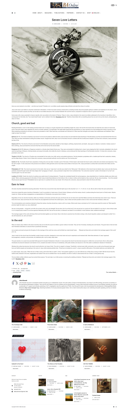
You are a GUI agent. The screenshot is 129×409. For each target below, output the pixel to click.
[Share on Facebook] (13, 263)
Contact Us (80, 13)
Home (35, 13)
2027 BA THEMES (88, 364)
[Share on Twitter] (17, 263)
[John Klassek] (15, 283)
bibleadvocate (52, 391)
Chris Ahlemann (52, 381)
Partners (70, 13)
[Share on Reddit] (21, 263)
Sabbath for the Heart (17, 364)
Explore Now (95, 399)
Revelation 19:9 (20, 259)
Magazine (48, 13)
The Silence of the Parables (54, 364)
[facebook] (13, 13)
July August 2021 (24, 268)
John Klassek (57, 23)
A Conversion (50, 380)
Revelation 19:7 (60, 117)
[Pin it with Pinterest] (25, 263)
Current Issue (96, 395)
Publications (59, 13)
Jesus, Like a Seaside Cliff (53, 389)
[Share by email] (33, 263)
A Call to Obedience (88, 324)
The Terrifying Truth (17, 324)
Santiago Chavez (17, 366)
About (40, 13)
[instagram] (15, 13)
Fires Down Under (52, 324)
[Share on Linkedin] (29, 263)
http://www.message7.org (32, 288)
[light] (113, 5)
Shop (89, 13)
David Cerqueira (53, 366)
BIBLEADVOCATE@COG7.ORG (21, 391)
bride (18, 270)
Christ (22, 270)
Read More (15, 329)
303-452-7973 (17, 389)
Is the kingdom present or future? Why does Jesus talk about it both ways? (81, 394)
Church (28, 270)
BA (18, 268)
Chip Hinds (78, 386)
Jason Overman (88, 366)
